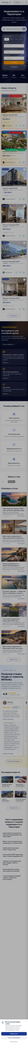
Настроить (15, 1041)
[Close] (26, 1021)
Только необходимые (14, 1037)
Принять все (14, 1033)
